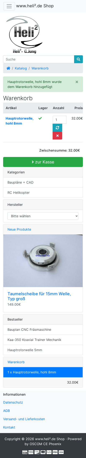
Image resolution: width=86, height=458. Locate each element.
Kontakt (9, 427)
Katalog (21, 68)
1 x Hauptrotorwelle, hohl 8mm (32, 372)
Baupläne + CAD (21, 182)
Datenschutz (13, 402)
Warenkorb (40, 68)
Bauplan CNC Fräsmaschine (29, 329)
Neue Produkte (19, 229)
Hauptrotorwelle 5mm (25, 350)
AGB (6, 411)
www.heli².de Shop (35, 5)
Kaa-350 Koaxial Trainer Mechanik (34, 340)
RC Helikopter (19, 192)
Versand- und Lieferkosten (24, 419)
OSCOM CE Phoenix (45, 444)
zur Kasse (44, 161)
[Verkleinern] (9, 6)
